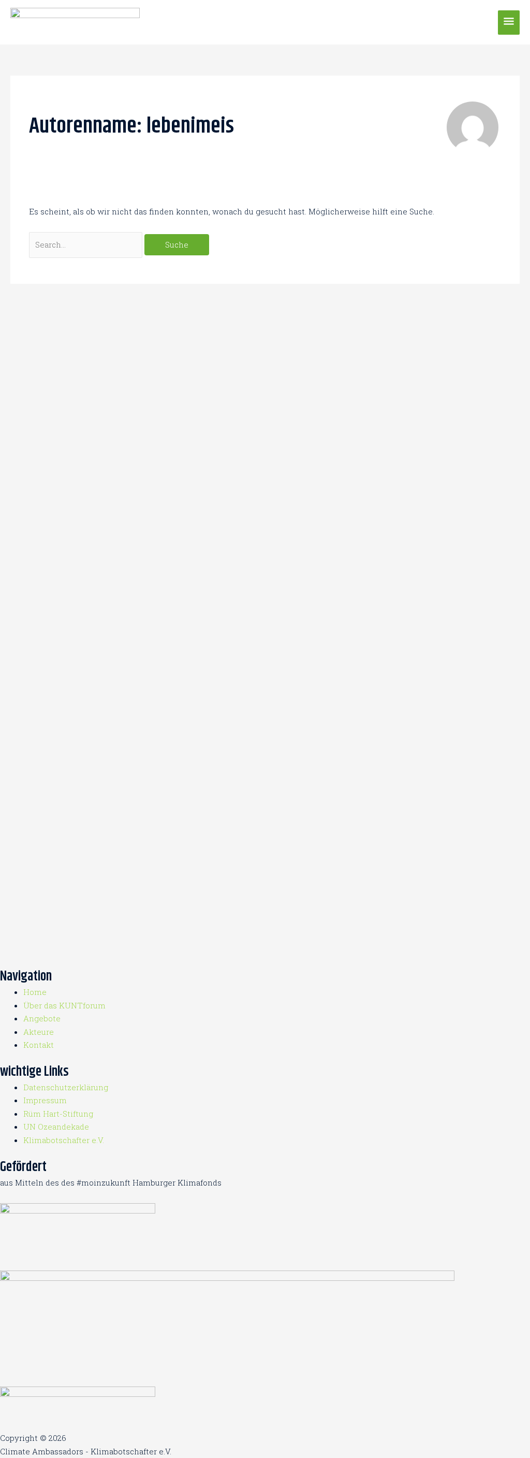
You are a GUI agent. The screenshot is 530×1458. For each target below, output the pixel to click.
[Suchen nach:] (86, 244)
